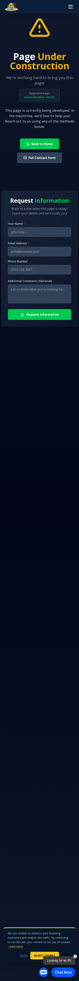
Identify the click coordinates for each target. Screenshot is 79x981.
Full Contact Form (42, 158)
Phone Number (18, 261)
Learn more (15, 946)
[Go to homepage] (11, 7)
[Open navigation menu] (70, 6)
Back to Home (42, 144)
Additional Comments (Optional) (30, 281)
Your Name (16, 223)
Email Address (18, 243)
